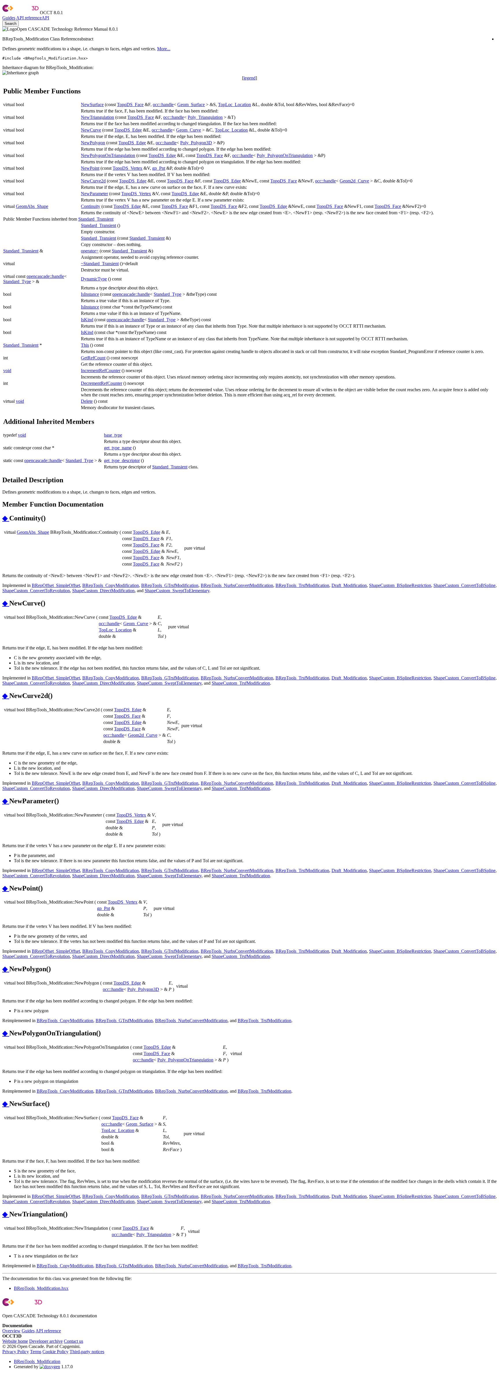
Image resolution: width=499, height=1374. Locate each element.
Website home (15, 1341)
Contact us (73, 1341)
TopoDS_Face (130, 104)
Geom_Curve (188, 130)
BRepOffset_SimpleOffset (56, 585)
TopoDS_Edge (128, 130)
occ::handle (163, 104)
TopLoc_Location (234, 104)
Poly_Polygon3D (196, 142)
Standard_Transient (95, 219)
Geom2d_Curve (354, 180)
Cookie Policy (55, 1351)
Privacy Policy (15, 1351)
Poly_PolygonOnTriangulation (285, 155)
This (85, 345)
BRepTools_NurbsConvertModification (237, 585)
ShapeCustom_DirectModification (103, 590)
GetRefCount (93, 357)
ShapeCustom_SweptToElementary (177, 590)
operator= (89, 250)
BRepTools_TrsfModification (302, 585)
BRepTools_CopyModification (110, 585)
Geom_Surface (191, 104)
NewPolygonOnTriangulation (108, 155)
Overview (11, 1330)
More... (163, 48)
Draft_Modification (349, 585)
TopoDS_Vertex (127, 168)
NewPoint (90, 168)
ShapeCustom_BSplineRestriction (400, 585)
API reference (48, 1330)
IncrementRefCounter (100, 370)
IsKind (87, 319)
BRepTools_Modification (37, 1361)
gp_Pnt (158, 168)
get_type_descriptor (122, 460)
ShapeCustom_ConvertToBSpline (464, 585)
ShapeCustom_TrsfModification (241, 683)
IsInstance (90, 294)
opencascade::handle (45, 276)
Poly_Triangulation (205, 117)
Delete (87, 401)
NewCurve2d (93, 180)
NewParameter (94, 193)
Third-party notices (87, 1351)
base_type (113, 435)
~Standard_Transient (100, 263)
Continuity (90, 206)
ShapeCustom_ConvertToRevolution (36, 590)
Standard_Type (17, 281)
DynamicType (94, 278)
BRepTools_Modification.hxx (41, 1288)
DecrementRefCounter (101, 383)
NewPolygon (93, 142)
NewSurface (92, 104)
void (7, 370)
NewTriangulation (97, 117)
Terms (35, 1351)
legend (249, 77)
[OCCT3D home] (20, 12)
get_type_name (118, 447)
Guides (8, 17)
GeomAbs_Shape (32, 206)
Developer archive (46, 1341)
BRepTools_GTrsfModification (169, 585)
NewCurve (91, 130)
